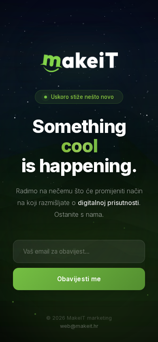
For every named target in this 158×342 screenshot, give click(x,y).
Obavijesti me (79, 279)
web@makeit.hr (79, 326)
